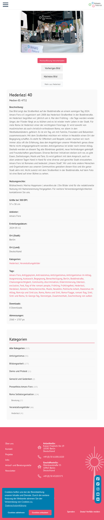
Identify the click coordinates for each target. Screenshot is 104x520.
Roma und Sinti (52, 292)
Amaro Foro (15, 275)
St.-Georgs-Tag (32, 295)
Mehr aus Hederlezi (53, 84)
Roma (41, 292)
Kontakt (8, 449)
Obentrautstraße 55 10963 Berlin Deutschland (52, 466)
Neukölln (57, 288)
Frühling (55, 285)
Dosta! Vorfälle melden (90, 511)
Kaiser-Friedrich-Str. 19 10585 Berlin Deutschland (53, 447)
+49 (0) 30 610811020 (53, 457)
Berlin (66, 278)
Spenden (71, 511)
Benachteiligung (54, 278)
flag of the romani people (37, 285)
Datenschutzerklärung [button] (15, 505)
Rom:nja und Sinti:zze (27, 292)
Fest (22, 285)
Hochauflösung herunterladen (52, 60)
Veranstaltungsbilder (30, 263)
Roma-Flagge (67, 292)
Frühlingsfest (67, 285)
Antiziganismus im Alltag (78, 275)
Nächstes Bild (50, 76)
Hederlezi (14, 263)
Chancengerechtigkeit (20, 282)
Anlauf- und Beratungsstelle (18, 465)
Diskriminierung (67, 282)
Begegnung (39, 278)
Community (37, 282)
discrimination (51, 282)
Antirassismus (42, 275)
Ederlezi (81, 282)
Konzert (24, 288)
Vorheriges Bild (52, 68)
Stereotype (45, 295)
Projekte (9, 454)
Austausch (28, 278)
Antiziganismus (57, 275)
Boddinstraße (77, 278)
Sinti (90, 292)
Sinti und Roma (16, 295)
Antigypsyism (28, 275)
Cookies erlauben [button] (40, 512)
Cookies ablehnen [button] (16, 512)
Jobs (7, 459)
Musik (49, 288)
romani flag (81, 292)
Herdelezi (14, 288)
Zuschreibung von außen (80, 295)
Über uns (9, 443)
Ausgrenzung (15, 278)
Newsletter (10, 470)
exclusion (14, 285)
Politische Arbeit (71, 288)
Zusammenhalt (59, 295)
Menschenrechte (37, 288)
